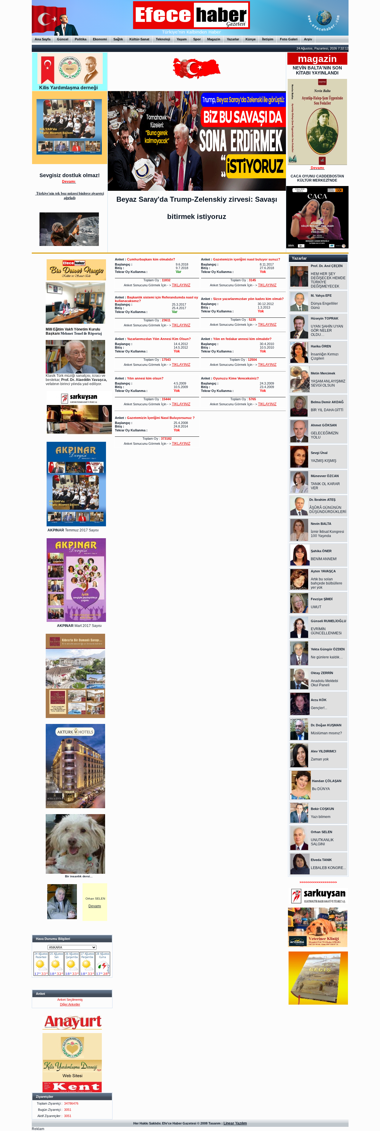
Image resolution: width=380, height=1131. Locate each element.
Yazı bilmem (320, 817)
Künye (251, 39)
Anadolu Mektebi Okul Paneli (324, 683)
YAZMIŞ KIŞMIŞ (323, 461)
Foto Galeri (288, 39)
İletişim (267, 39)
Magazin (213, 39)
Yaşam (182, 39)
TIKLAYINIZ (181, 285)
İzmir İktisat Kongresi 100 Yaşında (327, 534)
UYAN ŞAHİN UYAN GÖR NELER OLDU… (327, 330)
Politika (80, 39)
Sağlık (118, 39)
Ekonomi (100, 39)
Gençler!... (319, 708)
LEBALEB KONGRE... (328, 868)
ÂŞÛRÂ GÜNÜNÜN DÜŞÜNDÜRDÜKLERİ (327, 510)
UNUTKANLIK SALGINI (322, 842)
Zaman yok (320, 759)
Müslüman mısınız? (326, 733)
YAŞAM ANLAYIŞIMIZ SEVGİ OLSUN (328, 383)
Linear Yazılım (235, 1123)
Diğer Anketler (70, 1004)
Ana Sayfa (42, 39)
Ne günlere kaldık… (327, 657)
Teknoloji (163, 39)
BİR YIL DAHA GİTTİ (327, 410)
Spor (197, 39)
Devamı (94, 906)
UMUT (316, 607)
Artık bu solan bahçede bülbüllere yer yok (326, 583)
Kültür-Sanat (139, 39)
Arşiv (308, 39)
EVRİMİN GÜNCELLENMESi (326, 631)
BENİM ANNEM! (324, 559)
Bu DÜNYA (321, 789)
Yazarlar (233, 39)
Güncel (62, 39)
